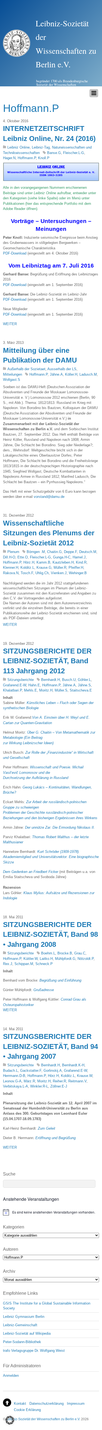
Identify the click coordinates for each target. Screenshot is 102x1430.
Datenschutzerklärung (46, 1403)
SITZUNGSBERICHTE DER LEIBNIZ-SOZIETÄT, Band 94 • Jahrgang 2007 (50, 1046)
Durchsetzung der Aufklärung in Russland (35, 778)
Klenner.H (10, 567)
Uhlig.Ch (42, 573)
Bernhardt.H (50, 680)
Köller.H (71, 374)
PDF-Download (14, 253)
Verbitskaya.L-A (15, 1086)
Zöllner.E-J (58, 1086)
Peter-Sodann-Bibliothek (22, 1342)
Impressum (76, 1403)
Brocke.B (64, 953)
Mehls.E (30, 690)
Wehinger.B (78, 573)
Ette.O (22, 557)
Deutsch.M (87, 552)
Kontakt (20, 1403)
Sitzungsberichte (20, 680)
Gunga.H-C (61, 557)
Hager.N (9, 158)
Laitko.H (46, 959)
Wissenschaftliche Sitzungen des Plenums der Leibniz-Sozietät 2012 (48, 533)
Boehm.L (48, 953)
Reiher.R (59, 1081)
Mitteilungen (12, 374)
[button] (10, 1420)
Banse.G (54, 153)
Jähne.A (56, 374)
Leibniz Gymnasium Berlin (23, 1317)
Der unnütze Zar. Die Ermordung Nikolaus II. (60, 827)
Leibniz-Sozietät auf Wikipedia (27, 1333)
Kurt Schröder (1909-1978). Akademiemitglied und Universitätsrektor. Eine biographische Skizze (51, 857)
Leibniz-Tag (41, 147)
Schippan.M (23, 964)
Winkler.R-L (39, 1086)
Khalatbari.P (12, 690)
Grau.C (79, 953)
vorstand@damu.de (49, 497)
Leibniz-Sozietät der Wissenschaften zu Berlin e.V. (43, 1419)
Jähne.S (84, 685)
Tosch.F (27, 573)
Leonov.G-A (12, 1081)
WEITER (10, 324)
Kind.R (81, 562)
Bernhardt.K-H (73, 1065)
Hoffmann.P (27, 158)
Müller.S (61, 690)
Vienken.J (59, 573)
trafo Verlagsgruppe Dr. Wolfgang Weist (34, 1351)
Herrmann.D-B (14, 1076)
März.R (29, 1081)
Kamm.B (43, 562)
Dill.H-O (9, 557)
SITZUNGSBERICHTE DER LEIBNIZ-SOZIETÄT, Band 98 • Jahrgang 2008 (50, 934)
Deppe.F (70, 552)
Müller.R (60, 567)
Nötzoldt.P (86, 959)
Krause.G (43, 567)
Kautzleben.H (63, 562)
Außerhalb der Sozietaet (26, 369)
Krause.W (84, 1076)
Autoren (10, 1249)
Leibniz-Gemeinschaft (20, 1325)
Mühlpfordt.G (65, 959)
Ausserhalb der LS (61, 369)
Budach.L (10, 1070)
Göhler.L (84, 680)
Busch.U (69, 680)
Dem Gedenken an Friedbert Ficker (30, 872)
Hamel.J (79, 557)
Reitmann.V (77, 1081)
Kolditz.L (27, 567)
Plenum (13, 552)
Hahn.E (34, 685)
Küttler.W (30, 959)
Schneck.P (44, 964)
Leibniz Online (18, 147)
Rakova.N (10, 573)
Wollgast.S (11, 380)
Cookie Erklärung (27, 1410)
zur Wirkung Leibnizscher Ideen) (28, 743)
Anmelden (11, 1376)
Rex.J (7, 964)
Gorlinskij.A (53, 1070)
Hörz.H (28, 562)
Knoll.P (44, 158)
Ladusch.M (88, 374)
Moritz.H (45, 690)
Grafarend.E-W (14, 685)
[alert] (51, 1212)
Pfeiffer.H (76, 567)
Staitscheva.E (81, 690)
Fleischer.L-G (73, 153)
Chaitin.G (54, 552)
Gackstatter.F (30, 1070)
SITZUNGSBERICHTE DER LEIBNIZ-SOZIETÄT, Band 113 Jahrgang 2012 (47, 661)
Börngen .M (36, 552)
